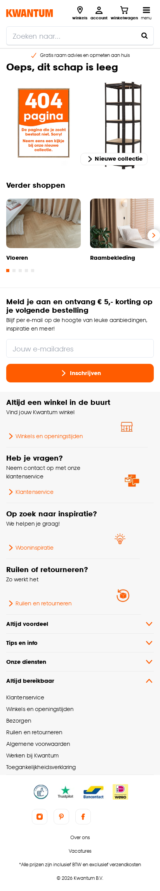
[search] (80, 35)
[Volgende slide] (154, 235)
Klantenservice (35, 491)
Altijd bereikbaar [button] (30, 680)
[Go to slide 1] (7, 270)
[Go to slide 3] (20, 270)
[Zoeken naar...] (144, 35)
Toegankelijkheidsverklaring (41, 767)
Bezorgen (18, 720)
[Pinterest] (61, 816)
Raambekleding (112, 257)
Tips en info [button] (22, 642)
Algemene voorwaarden (38, 743)
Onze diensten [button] (26, 661)
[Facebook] (83, 816)
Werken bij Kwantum (32, 755)
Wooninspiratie (35, 547)
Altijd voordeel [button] (27, 623)
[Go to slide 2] (14, 270)
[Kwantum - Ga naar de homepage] (29, 13)
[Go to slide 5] (32, 270)
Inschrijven (85, 372)
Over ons (80, 837)
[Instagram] (39, 816)
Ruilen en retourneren (43, 603)
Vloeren (17, 257)
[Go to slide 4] (26, 270)
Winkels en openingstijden (49, 436)
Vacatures (80, 851)
